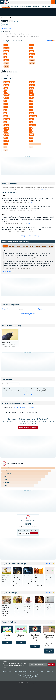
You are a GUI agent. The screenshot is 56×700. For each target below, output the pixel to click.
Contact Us (32, 671)
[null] (30, 524)
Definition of (6, 28)
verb (16, 21)
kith (27, 523)
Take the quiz (49, 651)
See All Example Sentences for (27, 236)
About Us (10, 671)
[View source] (32, 203)
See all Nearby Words (27, 314)
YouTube (30, 676)
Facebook (20, 676)
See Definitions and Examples (27, 527)
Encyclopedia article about (23, 408)
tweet (18, 246)
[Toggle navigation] (2, 2)
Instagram (36, 676)
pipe (31, 246)
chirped (39, 309)
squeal (38, 246)
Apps (15, 671)
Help (4, 671)
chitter (44, 246)
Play (7, 642)
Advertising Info (23, 671)
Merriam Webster (5, 664)
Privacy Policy (40, 671)
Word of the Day (27, 520)
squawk (11, 246)
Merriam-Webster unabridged (28, 427)
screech (25, 246)
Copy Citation (28, 394)
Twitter (25, 676)
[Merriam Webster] (27, 517)
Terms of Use (49, 671)
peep (5, 246)
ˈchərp (4, 24)
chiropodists (6, 309)
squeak (51, 246)
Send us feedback (43, 189)
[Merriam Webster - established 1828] (5, 2)
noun (15, 72)
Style (3, 384)
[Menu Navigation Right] (54, 6)
